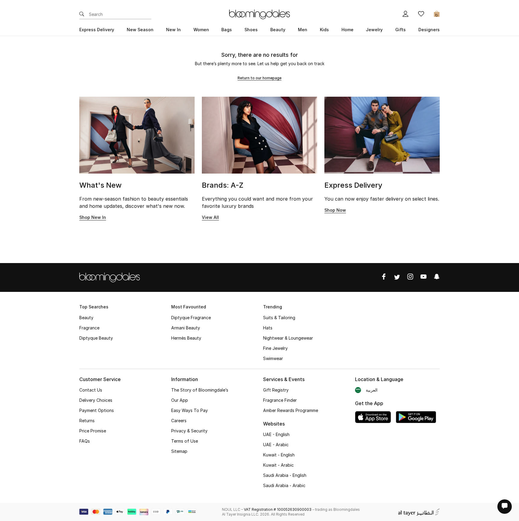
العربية (372, 389)
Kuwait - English (279, 454)
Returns (87, 420)
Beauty (86, 317)
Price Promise (92, 430)
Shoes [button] (251, 29)
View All (210, 217)
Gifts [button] (400, 29)
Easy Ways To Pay (189, 410)
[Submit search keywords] (81, 14)
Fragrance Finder (280, 400)
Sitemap (179, 451)
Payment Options (96, 410)
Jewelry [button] (374, 29)
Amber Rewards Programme (290, 410)
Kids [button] (324, 29)
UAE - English (276, 434)
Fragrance (89, 327)
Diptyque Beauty (96, 338)
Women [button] (201, 29)
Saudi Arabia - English (284, 475)
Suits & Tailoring (279, 317)
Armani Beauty (185, 327)
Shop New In (92, 217)
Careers (179, 420)
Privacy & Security (189, 430)
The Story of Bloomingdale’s (199, 389)
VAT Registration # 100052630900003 (277, 509)
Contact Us (90, 389)
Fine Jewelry (275, 348)
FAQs (84, 441)
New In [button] (173, 29)
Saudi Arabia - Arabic (284, 485)
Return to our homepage (259, 78)
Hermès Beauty (186, 338)
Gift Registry (276, 389)
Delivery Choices (95, 400)
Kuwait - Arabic (278, 465)
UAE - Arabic (276, 444)
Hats (267, 327)
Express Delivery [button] (96, 29)
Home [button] (347, 29)
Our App (179, 400)
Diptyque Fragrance (191, 317)
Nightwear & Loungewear (288, 338)
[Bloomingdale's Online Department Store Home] (259, 14)
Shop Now (335, 210)
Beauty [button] (277, 29)
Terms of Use (184, 441)
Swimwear (273, 358)
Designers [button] (429, 29)
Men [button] (302, 29)
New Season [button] (140, 29)
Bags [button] (226, 29)
